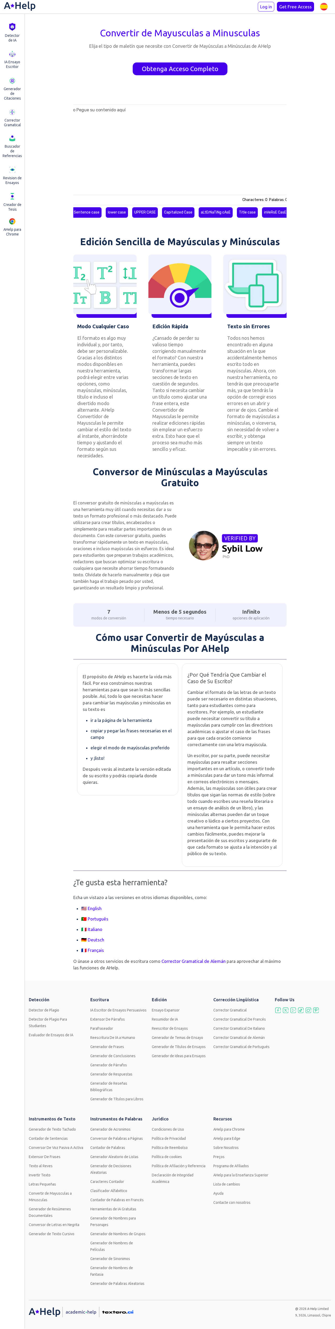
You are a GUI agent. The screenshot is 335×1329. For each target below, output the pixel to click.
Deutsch (96, 939)
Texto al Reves (41, 1166)
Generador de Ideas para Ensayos (179, 1056)
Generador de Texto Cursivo (51, 1234)
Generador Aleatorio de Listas (114, 1157)
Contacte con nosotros (231, 1202)
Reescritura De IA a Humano (112, 1037)
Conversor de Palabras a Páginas (116, 1138)
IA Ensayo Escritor (12, 64)
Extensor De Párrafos (107, 1019)
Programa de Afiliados (231, 1166)
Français (96, 950)
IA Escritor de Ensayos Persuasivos (118, 1010)
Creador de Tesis (12, 207)
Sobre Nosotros (226, 1148)
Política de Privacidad (169, 1138)
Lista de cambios (226, 1184)
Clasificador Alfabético (108, 1191)
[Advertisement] (48, 170)
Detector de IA (12, 37)
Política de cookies (167, 1157)
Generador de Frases (107, 1047)
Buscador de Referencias (12, 151)
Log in (266, 6)
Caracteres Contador (107, 1182)
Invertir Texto (40, 1175)
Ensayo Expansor (166, 1010)
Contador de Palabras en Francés (117, 1200)
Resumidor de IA (165, 1019)
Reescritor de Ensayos (170, 1028)
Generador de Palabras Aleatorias (117, 1283)
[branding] (19, 6)
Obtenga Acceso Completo (180, 68)
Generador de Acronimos (110, 1129)
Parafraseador (101, 1028)
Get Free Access (295, 6)
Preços (219, 1157)
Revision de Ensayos (12, 180)
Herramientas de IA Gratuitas (113, 1209)
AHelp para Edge (226, 1138)
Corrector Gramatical (12, 122)
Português (98, 918)
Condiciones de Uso (168, 1129)
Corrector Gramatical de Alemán (239, 1037)
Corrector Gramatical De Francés (239, 1019)
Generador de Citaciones (12, 93)
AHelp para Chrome (12, 231)
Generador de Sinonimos (110, 1259)
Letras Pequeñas (42, 1184)
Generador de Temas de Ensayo (177, 1037)
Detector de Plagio (44, 1010)
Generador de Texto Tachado (52, 1129)
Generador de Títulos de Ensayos (179, 1047)
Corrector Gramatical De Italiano (239, 1028)
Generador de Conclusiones (113, 1056)
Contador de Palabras (107, 1148)
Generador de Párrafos (108, 1065)
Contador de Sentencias (48, 1138)
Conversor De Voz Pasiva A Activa (56, 1148)
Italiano (95, 929)
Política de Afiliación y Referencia (178, 1166)
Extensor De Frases (44, 1157)
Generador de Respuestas (111, 1074)
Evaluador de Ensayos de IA (51, 1035)
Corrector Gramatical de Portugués (241, 1047)
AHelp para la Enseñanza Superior (240, 1175)
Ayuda (218, 1193)
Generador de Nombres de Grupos (118, 1234)
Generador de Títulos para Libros (116, 1099)
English (95, 908)
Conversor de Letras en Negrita (54, 1225)
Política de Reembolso (170, 1148)
